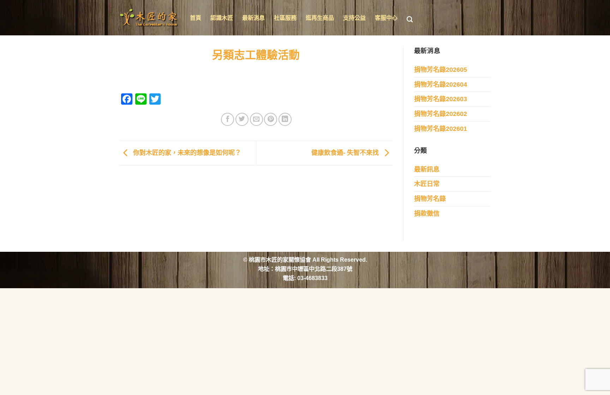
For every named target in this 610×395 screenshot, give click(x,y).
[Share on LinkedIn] (285, 119)
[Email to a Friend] (256, 119)
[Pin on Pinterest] (270, 119)
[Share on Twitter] (242, 119)
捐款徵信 (426, 213)
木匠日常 (426, 183)
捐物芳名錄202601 (440, 128)
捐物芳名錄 (430, 198)
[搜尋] (410, 19)
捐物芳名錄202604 (440, 84)
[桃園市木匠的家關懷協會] (149, 18)
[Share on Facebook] (227, 119)
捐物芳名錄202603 (440, 99)
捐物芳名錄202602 (440, 113)
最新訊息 (426, 169)
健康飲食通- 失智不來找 (346, 152)
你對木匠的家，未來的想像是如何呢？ (186, 152)
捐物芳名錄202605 (440, 69)
